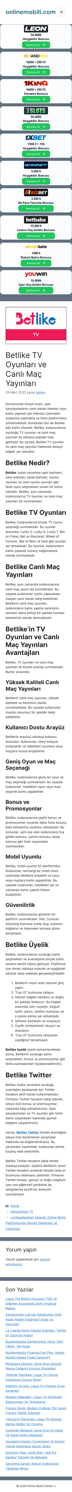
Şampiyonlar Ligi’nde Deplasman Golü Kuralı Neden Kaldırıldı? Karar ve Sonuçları (33, 1319)
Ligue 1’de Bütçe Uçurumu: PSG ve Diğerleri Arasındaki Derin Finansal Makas (31, 1303)
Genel (15, 1206)
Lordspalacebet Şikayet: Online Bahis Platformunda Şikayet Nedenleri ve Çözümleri (36, 1223)
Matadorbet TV (22, 1212)
